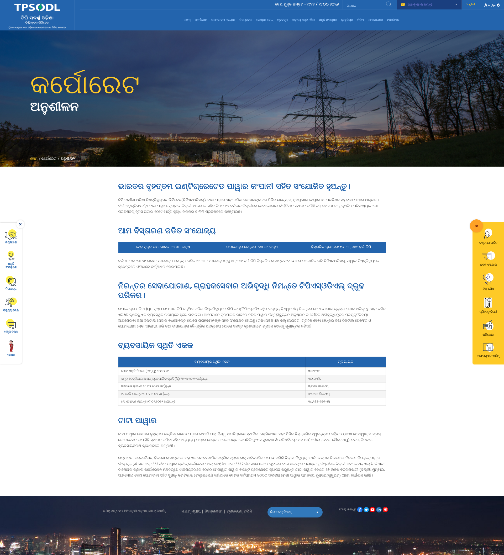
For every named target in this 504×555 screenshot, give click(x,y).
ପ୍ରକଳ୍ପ (282, 20)
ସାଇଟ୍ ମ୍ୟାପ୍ (191, 512)
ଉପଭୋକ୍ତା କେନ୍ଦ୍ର (223, 20)
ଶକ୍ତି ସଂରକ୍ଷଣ (328, 20)
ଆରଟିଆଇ (393, 20)
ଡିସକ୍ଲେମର (213, 512)
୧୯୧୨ (310, 5)
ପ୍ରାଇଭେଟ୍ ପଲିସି (239, 512)
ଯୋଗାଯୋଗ (376, 20)
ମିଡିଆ (360, 20)
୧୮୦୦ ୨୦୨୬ (329, 5)
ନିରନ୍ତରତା (245, 20)
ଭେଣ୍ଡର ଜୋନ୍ (264, 20)
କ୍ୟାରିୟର (347, 20)
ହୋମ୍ (188, 20)
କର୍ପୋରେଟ (201, 20)
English (471, 4)
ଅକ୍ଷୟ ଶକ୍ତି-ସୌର (303, 20)
